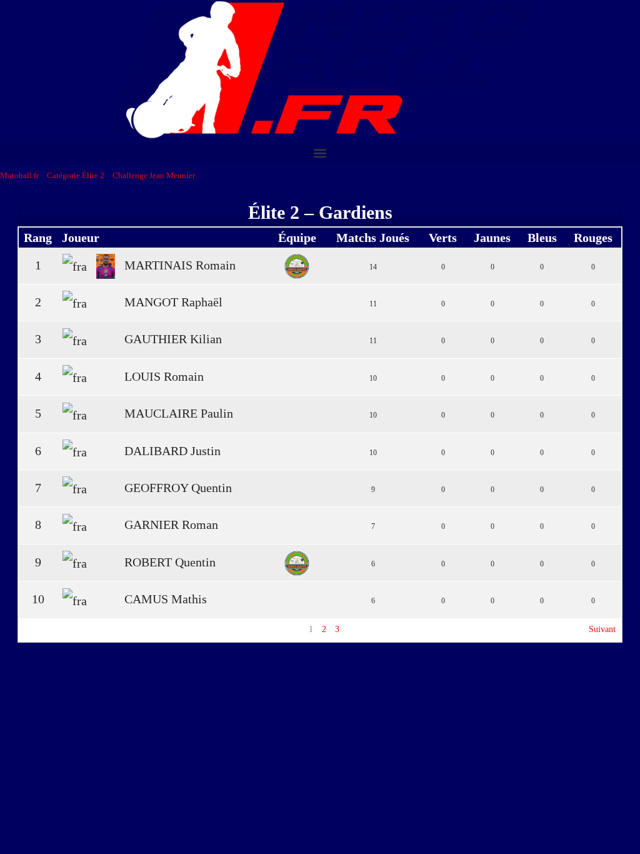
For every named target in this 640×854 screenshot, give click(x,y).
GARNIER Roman (171, 524)
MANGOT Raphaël (173, 302)
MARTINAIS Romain (180, 265)
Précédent (41, 629)
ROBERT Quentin (170, 562)
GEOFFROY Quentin (178, 488)
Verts (443, 237)
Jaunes (492, 237)
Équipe (297, 237)
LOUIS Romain (164, 376)
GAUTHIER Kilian (173, 339)
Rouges (593, 237)
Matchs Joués (372, 237)
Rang (38, 237)
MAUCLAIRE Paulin (178, 413)
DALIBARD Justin (172, 451)
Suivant (602, 629)
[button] (320, 153)
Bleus (542, 237)
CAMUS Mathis (165, 599)
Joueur (80, 237)
